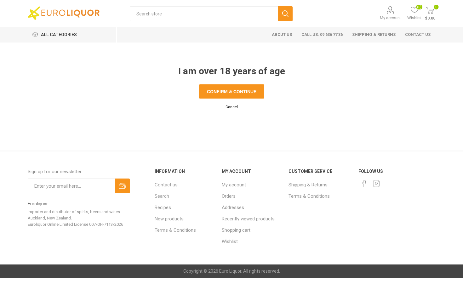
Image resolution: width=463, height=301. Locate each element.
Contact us (418, 34)
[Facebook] (364, 184)
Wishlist (230, 241)
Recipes (163, 207)
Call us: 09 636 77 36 (322, 34)
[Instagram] (376, 184)
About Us (282, 34)
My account (390, 17)
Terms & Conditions (175, 230)
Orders (229, 196)
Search (285, 13)
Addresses (233, 207)
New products (169, 219)
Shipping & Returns (374, 34)
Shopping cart (236, 230)
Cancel (232, 107)
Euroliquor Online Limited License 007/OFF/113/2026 (75, 224)
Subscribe (122, 186)
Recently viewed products (248, 219)
